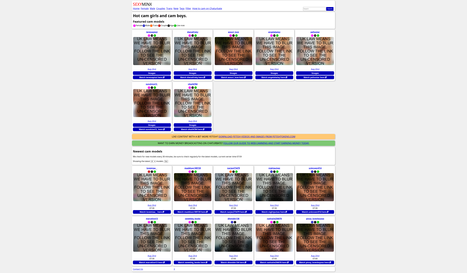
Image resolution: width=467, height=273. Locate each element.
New (175, 8)
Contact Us (138, 269)
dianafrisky (192, 32)
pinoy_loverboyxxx (315, 218)
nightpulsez (274, 168)
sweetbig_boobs (192, 218)
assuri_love (233, 32)
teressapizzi (152, 32)
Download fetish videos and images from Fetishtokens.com (257, 136)
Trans (169, 8)
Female (145, 8)
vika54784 (193, 84)
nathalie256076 (274, 218)
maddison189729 (192, 168)
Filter (188, 8)
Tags (182, 8)
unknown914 (315, 168)
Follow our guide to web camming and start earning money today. (266, 143)
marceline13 (152, 218)
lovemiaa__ (152, 168)
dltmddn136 (233, 218)
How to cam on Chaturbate (207, 8)
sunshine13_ (152, 84)
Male (152, 8)
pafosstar (315, 32)
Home (136, 8)
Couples (160, 8)
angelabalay (274, 32)
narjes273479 (233, 168)
